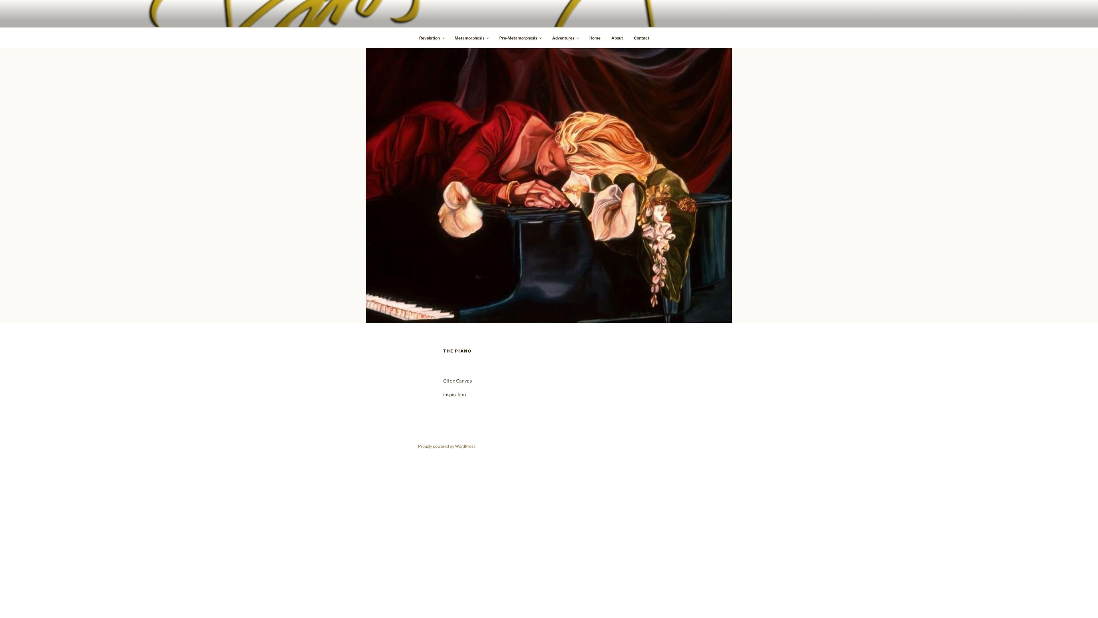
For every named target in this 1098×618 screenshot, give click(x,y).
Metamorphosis (469, 37)
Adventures (563, 37)
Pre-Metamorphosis (518, 37)
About (617, 37)
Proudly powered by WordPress (447, 446)
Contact (641, 37)
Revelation (429, 37)
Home (594, 37)
